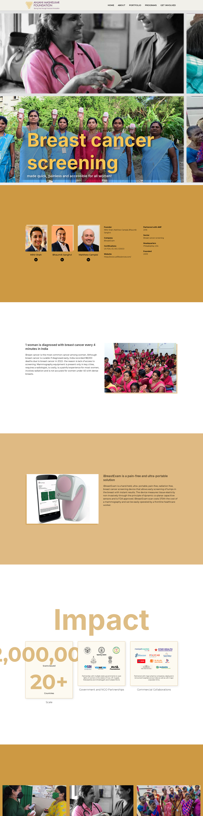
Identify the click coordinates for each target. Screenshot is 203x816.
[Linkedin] (36, 259)
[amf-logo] (42, 5)
